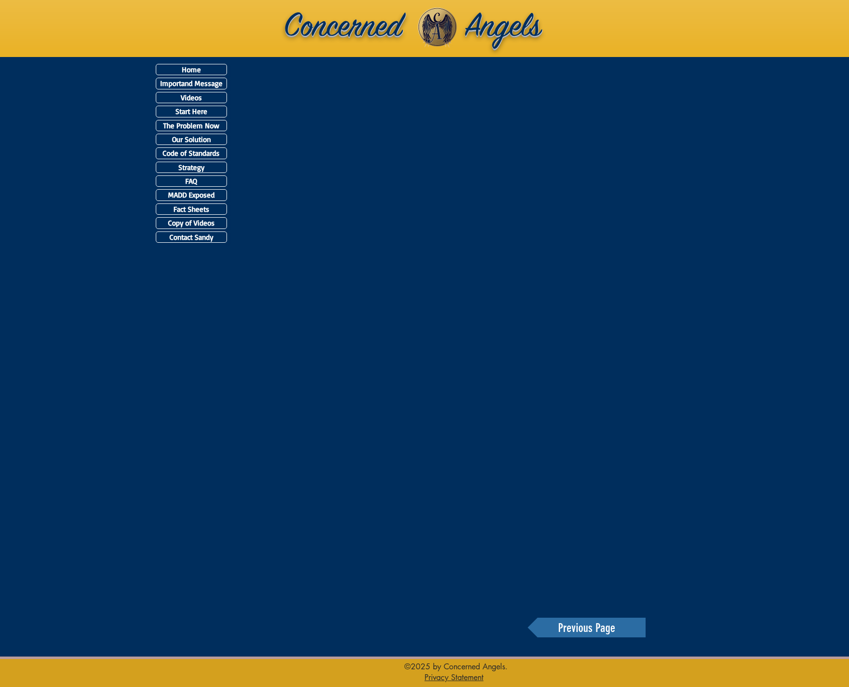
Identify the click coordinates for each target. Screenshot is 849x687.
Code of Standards (191, 153)
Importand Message (191, 83)
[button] (453, 677)
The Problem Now (191, 125)
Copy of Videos (191, 223)
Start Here (191, 111)
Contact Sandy (191, 237)
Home (191, 69)
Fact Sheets (191, 209)
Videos (191, 97)
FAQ (191, 181)
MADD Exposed (191, 195)
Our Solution (191, 139)
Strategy (191, 167)
